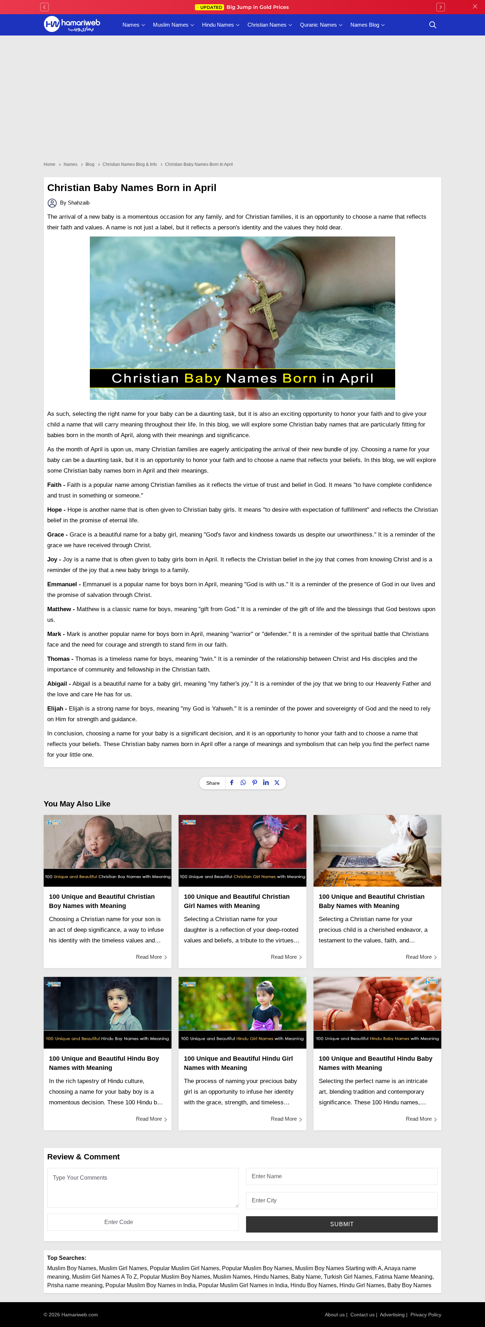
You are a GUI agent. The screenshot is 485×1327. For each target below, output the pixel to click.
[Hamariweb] (72, 25)
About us (335, 1314)
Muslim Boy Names (71, 1268)
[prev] (44, 7)
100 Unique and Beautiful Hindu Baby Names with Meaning (375, 1063)
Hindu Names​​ (271, 1277)
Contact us (362, 1314)
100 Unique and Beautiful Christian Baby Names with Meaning (372, 901)
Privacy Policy (425, 1314)
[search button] (432, 24)
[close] (475, 7)
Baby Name (306, 1277)
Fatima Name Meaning (403, 1277)
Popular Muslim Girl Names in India (243, 1285)
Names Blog (364, 25)
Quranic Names (318, 25)
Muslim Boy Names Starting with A (338, 1268)
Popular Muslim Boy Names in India (150, 1285)
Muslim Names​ (232, 1277)
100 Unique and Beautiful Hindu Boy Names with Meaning (104, 1063)
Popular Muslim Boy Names (257, 1268)
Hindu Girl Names (362, 1285)
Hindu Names (218, 25)
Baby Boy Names (409, 1285)
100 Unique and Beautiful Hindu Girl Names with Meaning (238, 1063)
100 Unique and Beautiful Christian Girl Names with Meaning (237, 901)
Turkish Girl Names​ (348, 1277)
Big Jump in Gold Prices (245, 7)
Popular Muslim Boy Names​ (175, 1277)
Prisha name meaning (75, 1285)
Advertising (392, 1314)
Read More (149, 957)
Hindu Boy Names (313, 1285)
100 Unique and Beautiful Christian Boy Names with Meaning (102, 901)
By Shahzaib (74, 203)
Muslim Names (171, 25)
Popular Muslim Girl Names (184, 1268)
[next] (440, 7)
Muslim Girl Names (123, 1268)
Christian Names (267, 25)
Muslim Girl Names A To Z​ (104, 1277)
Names (131, 25)
